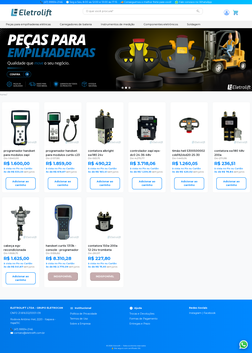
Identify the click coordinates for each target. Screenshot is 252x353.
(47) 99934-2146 (23, 329)
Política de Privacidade (83, 313)
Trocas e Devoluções (141, 313)
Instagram (195, 313)
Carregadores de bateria (76, 24)
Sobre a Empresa (80, 323)
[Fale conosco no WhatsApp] (244, 345)
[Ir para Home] (31, 12)
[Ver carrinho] (235, 12)
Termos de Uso (79, 318)
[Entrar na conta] (226, 12)
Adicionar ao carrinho (20, 183)
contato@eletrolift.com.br (29, 332)
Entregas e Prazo (139, 323)
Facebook (209, 313)
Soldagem (193, 24)
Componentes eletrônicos (161, 24)
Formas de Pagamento (143, 318)
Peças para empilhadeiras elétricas (28, 24)
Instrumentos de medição (118, 24)
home (3, 94)
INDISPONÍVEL (63, 276)
